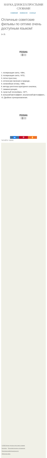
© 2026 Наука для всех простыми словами (13, 445)
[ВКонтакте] (14, 137)
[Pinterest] (23, 137)
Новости (23, 12)
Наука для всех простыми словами (23, 6)
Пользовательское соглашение (16, 448)
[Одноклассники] (32, 137)
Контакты (4, 448)
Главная (14, 12)
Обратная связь (6, 454)
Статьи (33, 12)
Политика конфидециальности (10, 451)
